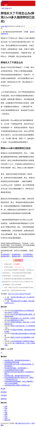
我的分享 (7, 420)
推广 (5, 410)
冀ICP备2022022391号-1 (23, 423)
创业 (6, 8)
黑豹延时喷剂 (16, 256)
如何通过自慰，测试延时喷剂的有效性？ (17, 360)
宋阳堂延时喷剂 (28, 256)
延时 (5, 406)
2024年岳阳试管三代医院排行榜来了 (23, 341)
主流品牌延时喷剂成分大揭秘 (14, 370)
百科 (5, 408)
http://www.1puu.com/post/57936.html (19, 294)
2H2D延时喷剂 (27, 254)
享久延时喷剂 (5, 254)
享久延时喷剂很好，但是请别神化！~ (16, 368)
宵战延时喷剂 (16, 254)
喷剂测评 (4, 392)
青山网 (3, 388)
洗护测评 (4, 395)
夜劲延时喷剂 (5, 256)
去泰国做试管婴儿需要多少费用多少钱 (17, 385)
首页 (5, 5)
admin (2, 26)
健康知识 (4, 399)
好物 (5, 418)
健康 (5, 414)
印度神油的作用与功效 (11, 362)
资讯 (5, 416)
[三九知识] (4, 1)
